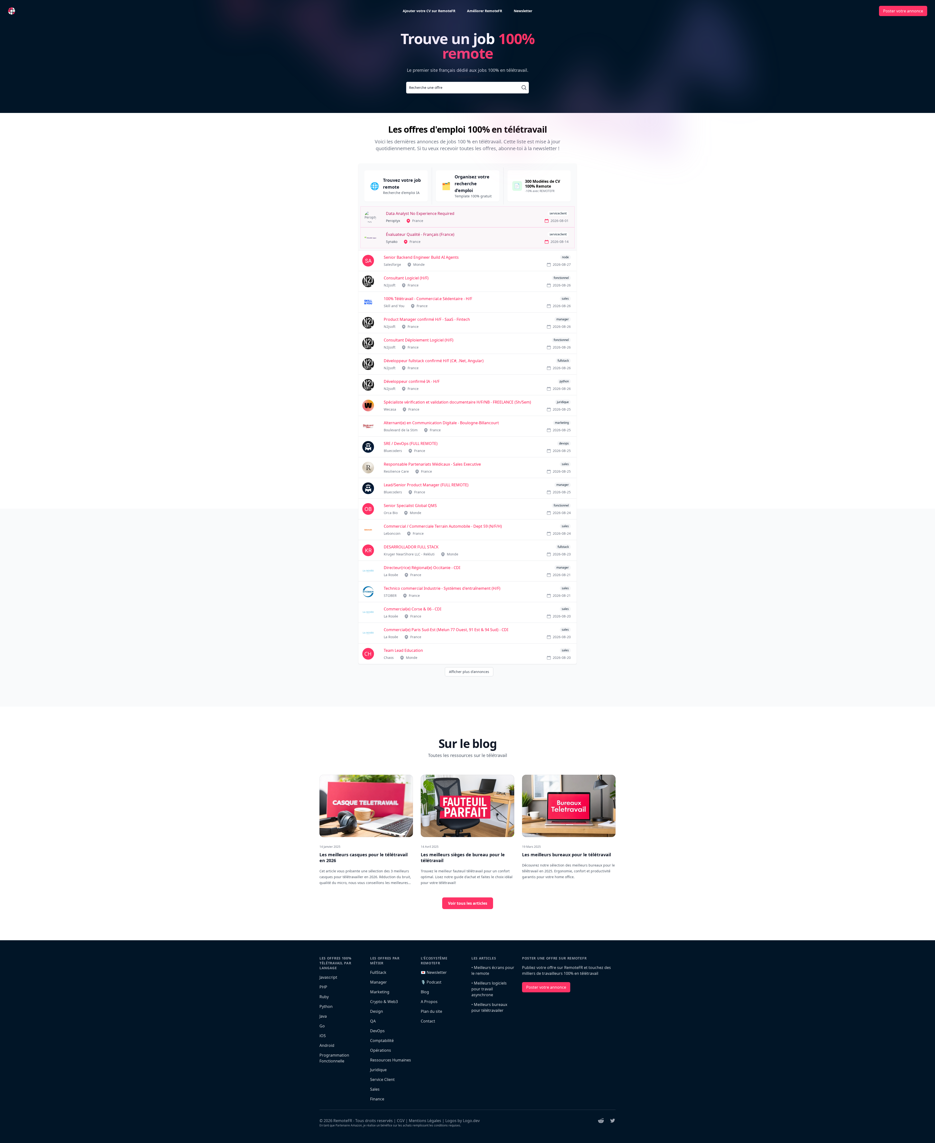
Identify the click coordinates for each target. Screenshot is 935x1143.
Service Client (382, 1079)
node (565, 257)
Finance (377, 1099)
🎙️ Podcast (431, 982)
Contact (428, 1021)
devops (564, 443)
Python (326, 1006)
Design (376, 1011)
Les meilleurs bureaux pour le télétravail (566, 854)
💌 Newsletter (434, 972)
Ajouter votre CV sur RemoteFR (429, 11)
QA (373, 1021)
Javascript (328, 977)
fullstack (563, 361)
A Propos (429, 1001)
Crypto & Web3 (384, 1001)
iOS (322, 1035)
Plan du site (431, 1011)
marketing (562, 423)
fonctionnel (561, 278)
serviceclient (558, 213)
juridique (563, 402)
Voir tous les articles (467, 903)
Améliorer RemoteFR (484, 11)
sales (565, 298)
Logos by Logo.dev (462, 1120)
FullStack (378, 972)
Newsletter (523, 11)
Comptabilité (382, 1040)
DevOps (377, 1030)
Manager (378, 982)
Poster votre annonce (903, 11)
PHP (323, 987)
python (564, 381)
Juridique (378, 1069)
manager (562, 319)
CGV (401, 1120)
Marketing (379, 992)
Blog (425, 992)
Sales (375, 1089)
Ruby (324, 996)
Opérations (380, 1050)
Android (326, 1045)
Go (322, 1026)
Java (323, 1016)
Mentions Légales (425, 1120)
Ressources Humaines (390, 1060)
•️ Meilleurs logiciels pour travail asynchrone (489, 988)
